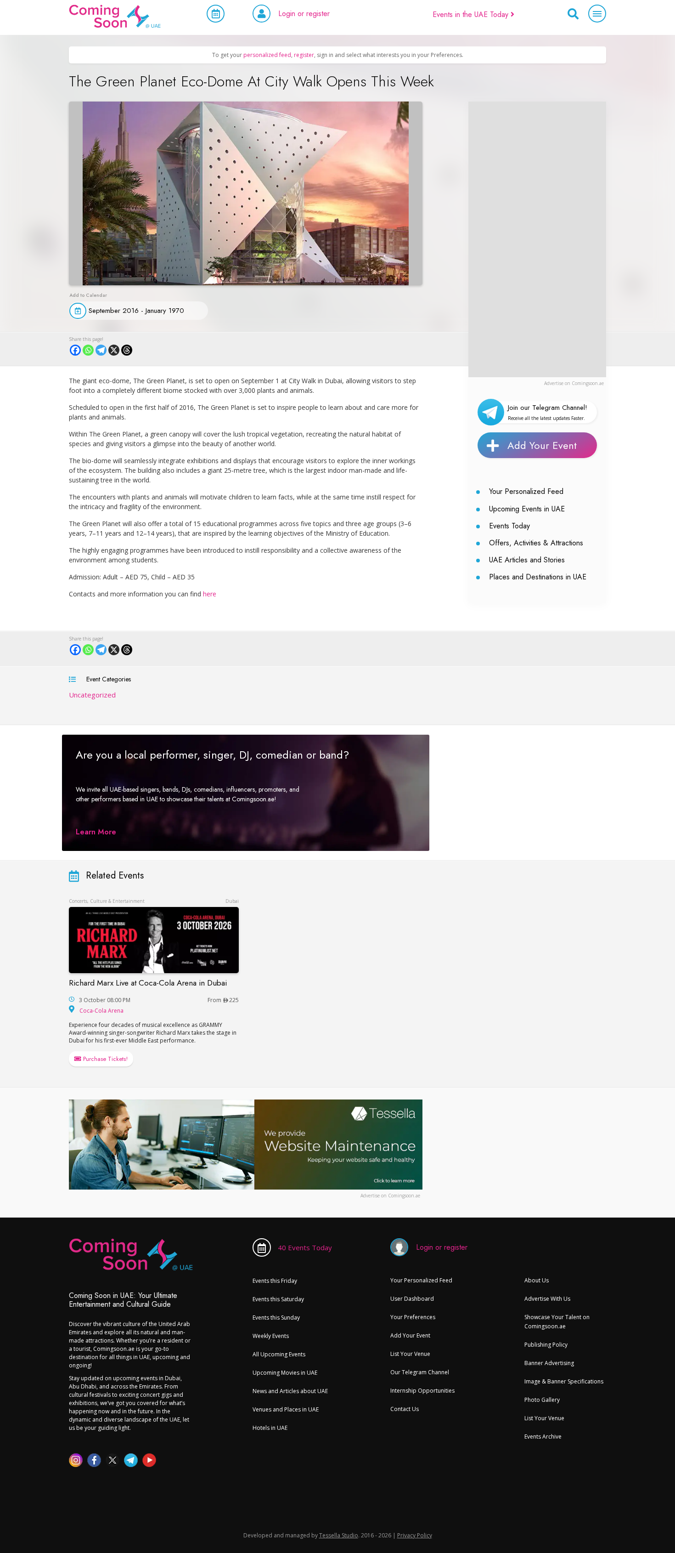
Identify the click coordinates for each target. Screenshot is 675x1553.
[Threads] (126, 350)
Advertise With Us (547, 1299)
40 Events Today (305, 1247)
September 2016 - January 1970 (136, 311)
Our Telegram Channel (419, 1372)
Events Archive (543, 1436)
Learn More (96, 832)
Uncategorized (92, 694)
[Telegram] (101, 350)
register (304, 55)
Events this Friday (275, 1281)
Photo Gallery (542, 1400)
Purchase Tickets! (104, 1058)
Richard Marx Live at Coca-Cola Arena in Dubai (148, 982)
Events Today (509, 526)
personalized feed (267, 55)
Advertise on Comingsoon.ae (574, 383)
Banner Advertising (549, 1363)
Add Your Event (542, 445)
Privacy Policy (414, 1535)
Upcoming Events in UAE (527, 509)
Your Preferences (412, 1317)
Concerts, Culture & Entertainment (107, 901)
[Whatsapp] (88, 350)
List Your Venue (410, 1354)
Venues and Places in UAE (286, 1409)
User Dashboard (412, 1299)
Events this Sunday (276, 1317)
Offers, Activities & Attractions (536, 543)
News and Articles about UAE (290, 1391)
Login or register (304, 13)
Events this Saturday (278, 1299)
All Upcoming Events (279, 1354)
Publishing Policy (546, 1345)
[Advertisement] (537, 239)
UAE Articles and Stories (527, 560)
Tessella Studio (338, 1535)
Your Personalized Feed (526, 491)
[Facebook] (75, 350)
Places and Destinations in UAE (537, 577)
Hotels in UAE (270, 1428)
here (209, 593)
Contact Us (404, 1409)
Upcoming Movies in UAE (285, 1373)
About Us (536, 1280)
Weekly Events (271, 1336)
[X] (113, 350)
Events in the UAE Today (472, 14)
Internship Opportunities (422, 1390)
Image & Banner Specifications (563, 1381)
